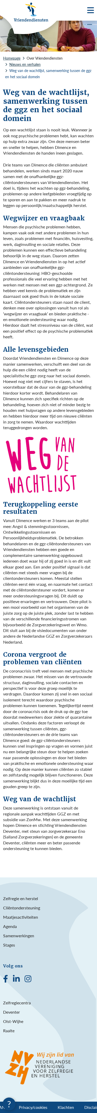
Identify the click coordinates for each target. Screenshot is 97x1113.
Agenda (10, 926)
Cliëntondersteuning (21, 908)
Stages (9, 945)
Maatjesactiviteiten (20, 917)
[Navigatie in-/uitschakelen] (90, 10)
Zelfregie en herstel (20, 898)
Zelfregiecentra (17, 1003)
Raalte (8, 1031)
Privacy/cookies (33, 1107)
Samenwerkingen (18, 936)
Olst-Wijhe (13, 1021)
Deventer (11, 1012)
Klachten (66, 1107)
